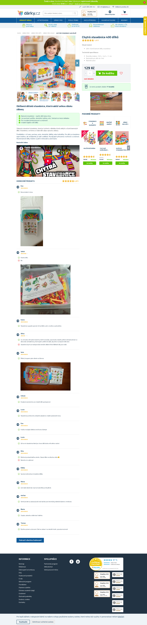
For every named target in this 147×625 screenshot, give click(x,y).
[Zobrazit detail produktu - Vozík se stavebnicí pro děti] (122, 138)
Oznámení (22, 593)
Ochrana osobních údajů (27, 590)
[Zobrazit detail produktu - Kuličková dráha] (89, 138)
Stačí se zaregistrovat (82, 4)
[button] (93, 73)
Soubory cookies (24, 599)
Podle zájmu (73, 20)
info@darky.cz (105, 7)
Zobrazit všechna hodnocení (30, 540)
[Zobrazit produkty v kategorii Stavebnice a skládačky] (85, 123)
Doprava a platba (24, 587)
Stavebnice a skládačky (92, 123)
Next (78, 97)
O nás (21, 578)
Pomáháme (22, 584)
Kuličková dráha (89, 148)
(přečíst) (121, 616)
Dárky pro (58, 20)
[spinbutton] (89, 73)
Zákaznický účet (110, 14)
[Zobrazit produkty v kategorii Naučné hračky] (101, 123)
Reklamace (22, 567)
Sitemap (21, 564)
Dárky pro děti (125, 123)
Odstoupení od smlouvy (27, 570)
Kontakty (22, 602)
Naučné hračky (109, 123)
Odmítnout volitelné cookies (42, 621)
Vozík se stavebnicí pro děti (121, 149)
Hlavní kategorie (108, 20)
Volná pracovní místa (51, 570)
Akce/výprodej (90, 20)
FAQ (20, 573)
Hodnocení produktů (25, 575)
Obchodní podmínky (25, 596)
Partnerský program (51, 564)
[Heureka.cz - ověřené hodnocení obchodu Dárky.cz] (106, 570)
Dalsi (77, 63)
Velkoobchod (48, 567)
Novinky (124, 20)
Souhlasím (23, 621)
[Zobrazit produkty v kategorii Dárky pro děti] (117, 123)
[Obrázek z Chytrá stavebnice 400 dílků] (22, 97)
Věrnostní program (25, 581)
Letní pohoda (42, 20)
